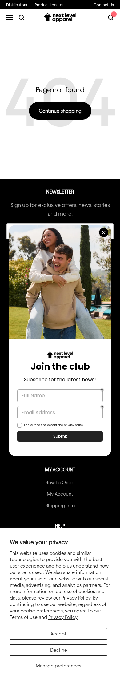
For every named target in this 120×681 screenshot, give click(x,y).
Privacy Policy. (63, 617)
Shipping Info (60, 505)
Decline (58, 650)
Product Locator (49, 4)
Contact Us (104, 4)
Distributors (16, 4)
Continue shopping (60, 110)
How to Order (60, 482)
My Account (60, 494)
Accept (58, 633)
